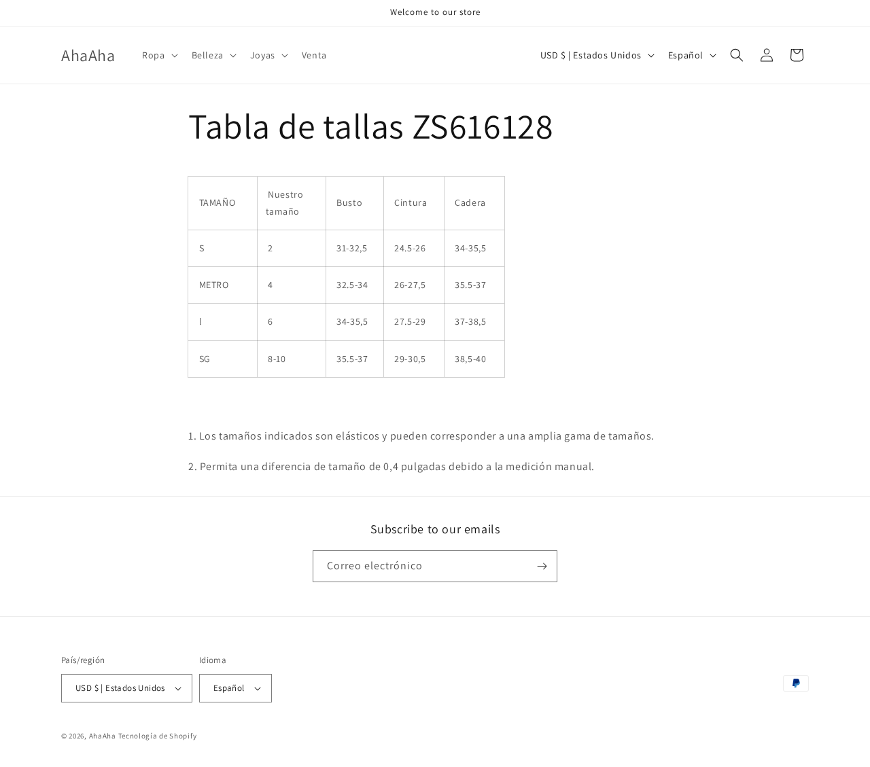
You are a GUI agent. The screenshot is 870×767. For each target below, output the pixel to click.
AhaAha (102, 736)
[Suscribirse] (542, 566)
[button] (158, 55)
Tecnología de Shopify (157, 736)
